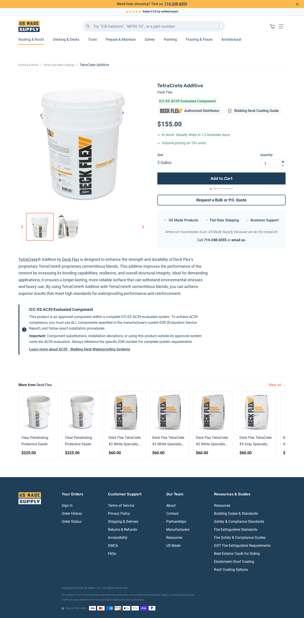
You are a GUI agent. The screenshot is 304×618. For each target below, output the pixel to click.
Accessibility (118, 537)
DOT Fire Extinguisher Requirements (242, 545)
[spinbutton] (273, 163)
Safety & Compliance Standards (239, 521)
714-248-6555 (175, 4)
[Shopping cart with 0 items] (272, 26)
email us (238, 240)
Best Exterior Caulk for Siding (237, 553)
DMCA (113, 545)
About (171, 505)
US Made (173, 545)
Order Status (71, 521)
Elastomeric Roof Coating (234, 561)
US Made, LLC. (93, 588)
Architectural (231, 39)
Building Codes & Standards (236, 513)
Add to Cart (222, 178)
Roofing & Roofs (31, 39)
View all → (277, 385)
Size (160, 155)
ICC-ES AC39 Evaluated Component (187, 101)
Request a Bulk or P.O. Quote (221, 200)
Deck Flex (164, 92)
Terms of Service (121, 505)
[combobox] (154, 26)
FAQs (112, 553)
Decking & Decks (66, 39)
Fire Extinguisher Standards (235, 529)
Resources (174, 537)
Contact (172, 513)
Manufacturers (177, 529)
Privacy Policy (119, 513)
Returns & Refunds (122, 529)
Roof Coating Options (231, 569)
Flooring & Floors (199, 39)
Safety (150, 39)
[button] (282, 161)
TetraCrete (28, 259)
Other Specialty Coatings (59, 65)
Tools (92, 39)
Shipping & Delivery (123, 521)
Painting (170, 39)
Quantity (266, 155)
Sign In (67, 505)
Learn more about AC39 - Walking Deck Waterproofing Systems (79, 349)
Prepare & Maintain (121, 39)
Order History (72, 513)
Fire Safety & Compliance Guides (239, 537)
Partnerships (176, 521)
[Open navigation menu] (281, 26)
